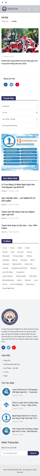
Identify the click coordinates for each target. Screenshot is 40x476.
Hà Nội (20, 248)
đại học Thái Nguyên (16, 284)
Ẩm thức (5, 252)
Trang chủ (4, 21)
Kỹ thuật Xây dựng (8, 280)
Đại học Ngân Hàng (8, 288)
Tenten (27, 248)
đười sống (24, 260)
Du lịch (12, 248)
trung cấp (5, 268)
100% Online (33, 276)
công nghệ (6, 260)
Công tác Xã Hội (21, 276)
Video (5, 376)
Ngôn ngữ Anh (17, 264)
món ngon (20, 252)
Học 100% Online (8, 272)
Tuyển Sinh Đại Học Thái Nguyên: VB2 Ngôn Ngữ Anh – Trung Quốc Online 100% (25, 392)
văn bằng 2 (6, 264)
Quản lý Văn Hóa (8, 276)
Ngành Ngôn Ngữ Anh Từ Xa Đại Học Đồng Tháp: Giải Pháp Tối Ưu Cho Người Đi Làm (25, 418)
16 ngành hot (20, 272)
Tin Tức (6, 372)
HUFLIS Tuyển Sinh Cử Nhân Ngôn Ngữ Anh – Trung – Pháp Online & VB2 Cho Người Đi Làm (25, 405)
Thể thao (29, 256)
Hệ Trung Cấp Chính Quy (11, 364)
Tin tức (5, 248)
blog (12, 252)
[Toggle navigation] (35, 9)
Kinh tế (32, 260)
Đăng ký (33, 453)
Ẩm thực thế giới (18, 256)
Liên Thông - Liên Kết (10, 368)
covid (35, 280)
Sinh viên (28, 280)
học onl (5, 284)
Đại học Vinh (28, 264)
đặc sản (29, 252)
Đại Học (19, 280)
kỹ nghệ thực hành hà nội (19, 268)
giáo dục (14, 260)
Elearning (33, 268)
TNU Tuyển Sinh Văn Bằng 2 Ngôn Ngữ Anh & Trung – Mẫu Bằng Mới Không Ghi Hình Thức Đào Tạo (25, 431)
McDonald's (6, 256)
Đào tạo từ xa (30, 284)
